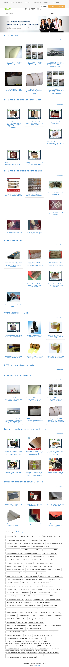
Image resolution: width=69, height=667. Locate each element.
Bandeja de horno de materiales (37, 619)
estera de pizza (53, 632)
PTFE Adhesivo (11, 619)
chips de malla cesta (38, 615)
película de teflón (11, 589)
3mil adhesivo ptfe (45, 576)
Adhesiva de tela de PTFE (30, 560)
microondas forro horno (13, 550)
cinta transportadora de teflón (33, 566)
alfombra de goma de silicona (14, 606)
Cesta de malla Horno (25, 615)
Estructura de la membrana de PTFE (43, 596)
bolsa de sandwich (11, 615)
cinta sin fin (28, 635)
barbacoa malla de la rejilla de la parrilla (34, 573)
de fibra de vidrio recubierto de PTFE (34, 543)
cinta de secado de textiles (34, 628)
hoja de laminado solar (55, 619)
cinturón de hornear (37, 609)
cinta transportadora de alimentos (15, 569)
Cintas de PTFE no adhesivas (42, 583)
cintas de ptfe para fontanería (33, 586)
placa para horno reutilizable (36, 638)
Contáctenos (46, 2)
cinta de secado (11, 622)
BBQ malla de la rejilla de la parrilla (36, 569)
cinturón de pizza (22, 622)
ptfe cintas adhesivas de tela (14, 553)
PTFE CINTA (57, 537)
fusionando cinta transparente (14, 635)
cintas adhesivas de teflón (13, 560)
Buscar (53, 13)
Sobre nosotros (37, 2)
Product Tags (19, 532)
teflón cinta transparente (13, 583)
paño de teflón (44, 540)
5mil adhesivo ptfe (57, 576)
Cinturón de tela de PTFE (50, 550)
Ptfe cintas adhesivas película (14, 576)
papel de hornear (11, 609)
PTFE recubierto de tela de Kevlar (19, 365)
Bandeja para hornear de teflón (15, 612)
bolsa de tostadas (45, 612)
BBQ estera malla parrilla (49, 553)
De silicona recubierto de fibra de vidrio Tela (23, 481)
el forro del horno (36, 537)
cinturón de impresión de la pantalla (16, 625)
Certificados (56, 2)
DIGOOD (37, 665)
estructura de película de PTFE (15, 599)
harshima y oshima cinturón (52, 579)
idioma (44, 6)
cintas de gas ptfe (48, 586)
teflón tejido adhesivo (26, 563)
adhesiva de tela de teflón (46, 560)
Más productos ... (60, 40)
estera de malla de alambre (14, 573)
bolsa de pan (56, 612)
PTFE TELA (10, 537)
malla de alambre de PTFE (24, 596)
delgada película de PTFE (39, 589)
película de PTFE (26, 583)
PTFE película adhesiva (31, 576)
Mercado (27, 2)
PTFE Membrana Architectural (17, 375)
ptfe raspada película (23, 589)
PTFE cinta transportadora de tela (44, 563)
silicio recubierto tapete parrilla (33, 606)
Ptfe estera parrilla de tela (50, 606)
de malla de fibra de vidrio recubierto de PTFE (44, 592)
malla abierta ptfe (24, 592)
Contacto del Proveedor (57, 6)
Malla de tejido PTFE (12, 592)
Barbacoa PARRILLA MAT (22, 537)
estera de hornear (50, 609)
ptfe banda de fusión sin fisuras (34, 579)
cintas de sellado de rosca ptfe (15, 586)
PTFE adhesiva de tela (13, 563)
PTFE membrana (12, 35)
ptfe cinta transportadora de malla (38, 632)
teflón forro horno (38, 599)
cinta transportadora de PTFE (14, 566)
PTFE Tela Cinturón (13, 240)
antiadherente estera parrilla (54, 543)
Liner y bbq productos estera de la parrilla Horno (25, 429)
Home (12, 2)
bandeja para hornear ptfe (55, 589)
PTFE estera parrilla (12, 546)
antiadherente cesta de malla (54, 615)
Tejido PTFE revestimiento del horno (31, 550)
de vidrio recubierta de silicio (42, 602)
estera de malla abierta (54, 569)
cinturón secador (47, 566)
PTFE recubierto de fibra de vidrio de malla (23, 170)
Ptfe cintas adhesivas (38, 556)
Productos (19, 2)
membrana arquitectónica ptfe (32, 553)
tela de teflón (34, 540)
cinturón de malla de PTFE (35, 625)
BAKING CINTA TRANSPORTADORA (16, 632)
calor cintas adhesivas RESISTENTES (17, 638)
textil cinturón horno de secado (53, 625)
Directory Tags (9, 532)
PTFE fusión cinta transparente (15, 579)
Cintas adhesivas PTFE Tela (16, 312)
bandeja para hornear (24, 609)
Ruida (6, 2)
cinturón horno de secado (36, 622)
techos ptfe (29, 599)
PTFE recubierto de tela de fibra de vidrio (22, 99)
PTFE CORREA (47, 537)
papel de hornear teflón (32, 612)
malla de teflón (10, 596)
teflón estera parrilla (25, 546)
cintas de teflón (50, 556)
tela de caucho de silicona (53, 599)
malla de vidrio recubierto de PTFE (42, 635)
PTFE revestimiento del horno (41, 546)
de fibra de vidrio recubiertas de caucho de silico (19, 602)
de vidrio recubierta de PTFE (14, 543)
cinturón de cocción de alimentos (15, 628)
